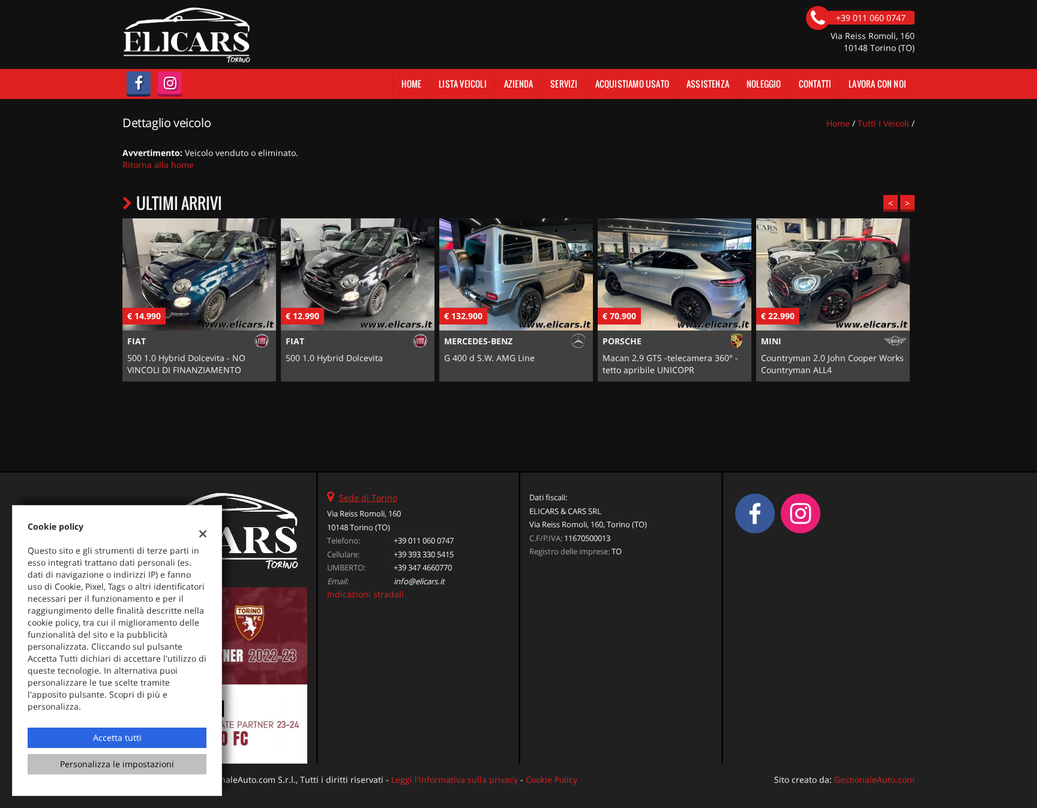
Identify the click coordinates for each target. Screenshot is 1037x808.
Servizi (563, 83)
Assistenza (708, 83)
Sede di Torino (368, 497)
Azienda (518, 83)
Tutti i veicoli (883, 123)
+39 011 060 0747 (424, 540)
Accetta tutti (117, 737)
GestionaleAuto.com (874, 779)
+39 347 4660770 (423, 567)
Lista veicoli (463, 83)
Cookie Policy (551, 779)
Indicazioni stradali (365, 594)
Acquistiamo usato (632, 83)
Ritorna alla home (158, 164)
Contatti (815, 83)
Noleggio (764, 83)
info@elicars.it (419, 581)
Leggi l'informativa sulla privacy (454, 779)
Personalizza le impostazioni (117, 764)
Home (411, 83)
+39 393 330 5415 (424, 554)
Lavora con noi (877, 83)
